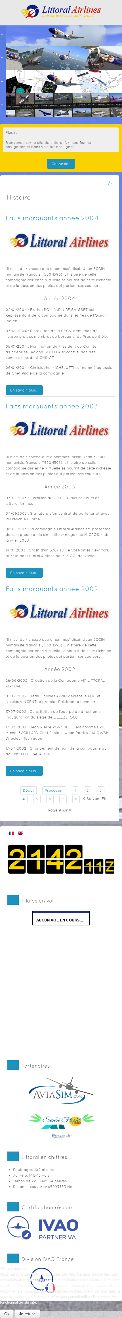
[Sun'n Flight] (61, 1126)
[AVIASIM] (61, 1089)
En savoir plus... (24, 390)
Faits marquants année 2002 (52, 588)
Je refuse (27, 1313)
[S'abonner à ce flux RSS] (110, 183)
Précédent (54, 790)
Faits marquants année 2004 (52, 218)
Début (28, 790)
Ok (6, 1313)
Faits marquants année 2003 (52, 406)
